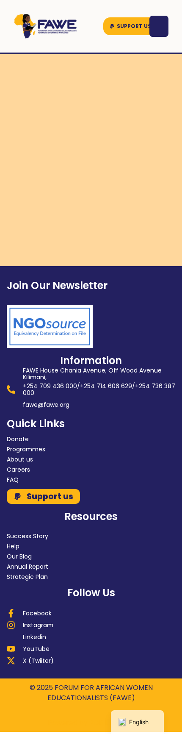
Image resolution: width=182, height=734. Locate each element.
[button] (130, 26)
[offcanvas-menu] (158, 26)
